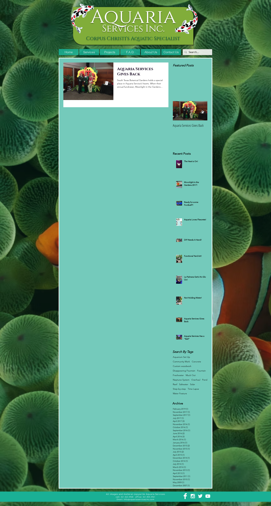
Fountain (201, 370)
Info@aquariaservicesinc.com (139, 499)
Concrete (196, 361)
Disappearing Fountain (184, 370)
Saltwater (183, 384)
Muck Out (191, 375)
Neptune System (181, 380)
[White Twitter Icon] (200, 496)
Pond (204, 380)
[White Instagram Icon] (193, 496)
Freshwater (178, 375)
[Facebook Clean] (185, 496)
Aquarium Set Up (181, 357)
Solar (192, 384)
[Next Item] (202, 110)
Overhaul (195, 380)
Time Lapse (193, 389)
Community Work (181, 361)
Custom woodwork (182, 366)
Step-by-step (179, 389)
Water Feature (180, 393)
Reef (175, 384)
